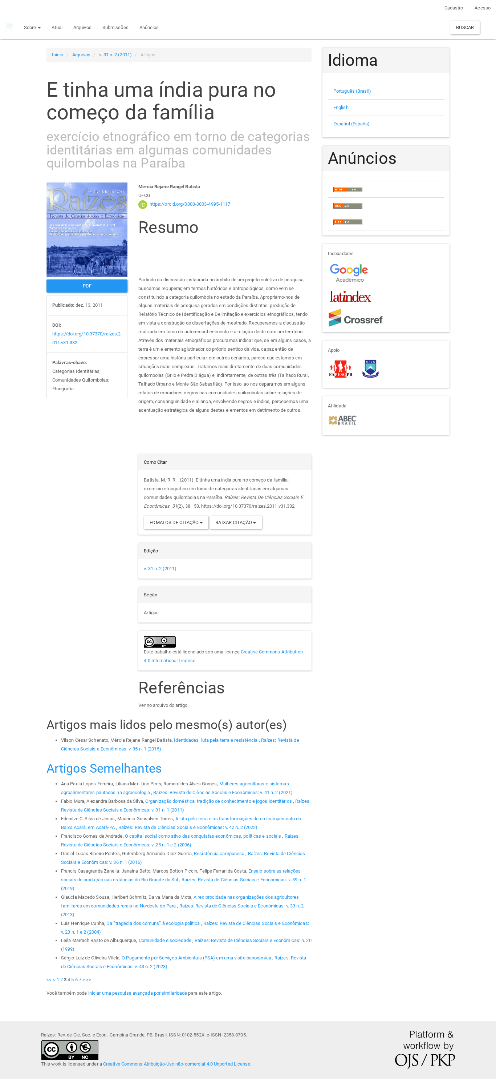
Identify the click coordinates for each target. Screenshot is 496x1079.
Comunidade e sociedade (165, 940)
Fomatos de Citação (175, 522)
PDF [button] (87, 286)
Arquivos (82, 27)
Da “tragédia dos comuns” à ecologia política (153, 923)
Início (58, 54)
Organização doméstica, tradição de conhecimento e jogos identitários (219, 801)
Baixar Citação (234, 522)
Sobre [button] (30, 27)
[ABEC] (342, 419)
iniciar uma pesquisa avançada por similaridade (137, 993)
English (341, 107)
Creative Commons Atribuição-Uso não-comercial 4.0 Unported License (177, 1064)
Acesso (483, 8)
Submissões (115, 27)
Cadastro (453, 8)
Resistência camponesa (219, 853)
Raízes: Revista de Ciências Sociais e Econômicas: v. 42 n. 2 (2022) (188, 827)
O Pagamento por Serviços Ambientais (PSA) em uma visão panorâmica (197, 958)
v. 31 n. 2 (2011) (115, 54)
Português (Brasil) (352, 91)
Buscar (465, 27)
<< (49, 979)
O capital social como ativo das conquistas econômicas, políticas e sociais (203, 836)
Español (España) (351, 123)
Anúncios (149, 27)
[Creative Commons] (69, 1049)
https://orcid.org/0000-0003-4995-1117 (190, 204)
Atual (57, 27)
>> (88, 979)
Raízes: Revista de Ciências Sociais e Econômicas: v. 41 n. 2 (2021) (223, 792)
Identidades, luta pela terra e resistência (216, 740)
